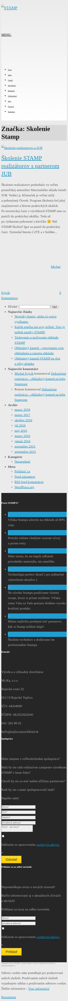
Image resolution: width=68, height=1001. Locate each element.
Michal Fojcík (24, 373)
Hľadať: (13, 306)
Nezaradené (22, 461)
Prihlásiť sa (22, 471)
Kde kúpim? (12, 86)
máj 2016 (21, 430)
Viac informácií (38, 988)
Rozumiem (8, 997)
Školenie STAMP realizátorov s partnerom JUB (30, 166)
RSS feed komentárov (29, 482)
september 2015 (25, 451)
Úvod (10, 70)
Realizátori (11, 112)
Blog (9, 101)
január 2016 (22, 441)
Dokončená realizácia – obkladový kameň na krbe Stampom (40, 379)
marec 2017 (22, 415)
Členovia (11, 107)
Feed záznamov (25, 476)
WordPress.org (24, 487)
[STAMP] (9, 8)
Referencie (11, 91)
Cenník (10, 80)
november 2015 (25, 446)
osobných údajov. (48, 844)
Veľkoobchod (12, 96)
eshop (10, 75)
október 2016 (23, 420)
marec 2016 (22, 436)
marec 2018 (22, 409)
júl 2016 (20, 425)
